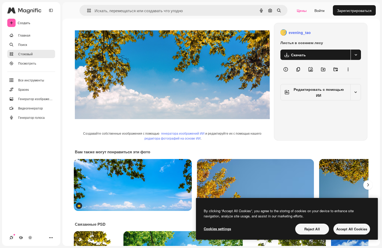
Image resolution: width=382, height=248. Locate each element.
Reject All (312, 228)
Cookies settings (217, 228)
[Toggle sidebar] (51, 10)
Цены (302, 10)
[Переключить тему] (30, 237)
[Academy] (21, 237)
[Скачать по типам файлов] (356, 55)
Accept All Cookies (351, 228)
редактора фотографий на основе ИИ (172, 138)
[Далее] (368, 185)
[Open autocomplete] (87, 10)
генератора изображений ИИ (183, 133)
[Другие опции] (348, 69)
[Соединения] (11, 237)
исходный (109, 32)
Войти (319, 10)
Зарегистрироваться (354, 10)
